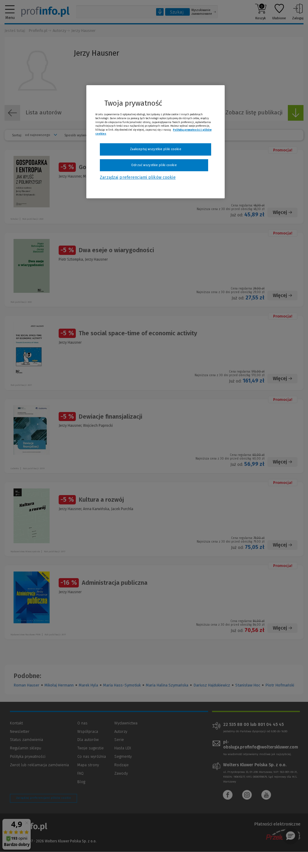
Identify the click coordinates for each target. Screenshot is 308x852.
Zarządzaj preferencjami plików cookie (137, 177)
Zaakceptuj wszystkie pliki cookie (155, 149)
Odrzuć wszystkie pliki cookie (154, 165)
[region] (155, 141)
